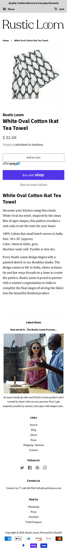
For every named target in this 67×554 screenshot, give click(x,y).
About (33, 434)
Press (33, 440)
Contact (33, 450)
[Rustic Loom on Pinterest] (37, 468)
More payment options (33, 184)
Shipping (8, 144)
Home (6, 40)
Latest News (33, 322)
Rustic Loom (32, 532)
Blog (33, 429)
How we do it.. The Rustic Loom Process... (33, 330)
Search (33, 424)
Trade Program (33, 522)
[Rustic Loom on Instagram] (45, 468)
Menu (11, 9)
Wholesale (33, 506)
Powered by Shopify (51, 532)
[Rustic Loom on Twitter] (22, 468)
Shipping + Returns (33, 445)
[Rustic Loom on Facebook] (30, 468)
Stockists (34, 516)
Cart (61, 9)
